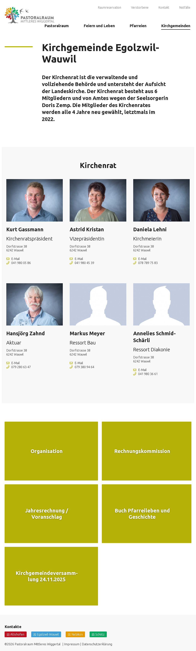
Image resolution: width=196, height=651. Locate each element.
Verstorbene (140, 7)
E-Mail (15, 259)
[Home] (29, 10)
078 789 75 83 (148, 263)
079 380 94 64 (84, 367)
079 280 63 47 (21, 367)
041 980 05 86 (21, 263)
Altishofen (17, 634)
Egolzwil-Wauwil (48, 634)
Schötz (100, 634)
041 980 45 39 (84, 263)
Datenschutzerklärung (97, 644)
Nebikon (77, 634)
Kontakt (163, 7)
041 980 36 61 (148, 374)
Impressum (71, 644)
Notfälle (184, 7)
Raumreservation (109, 7)
